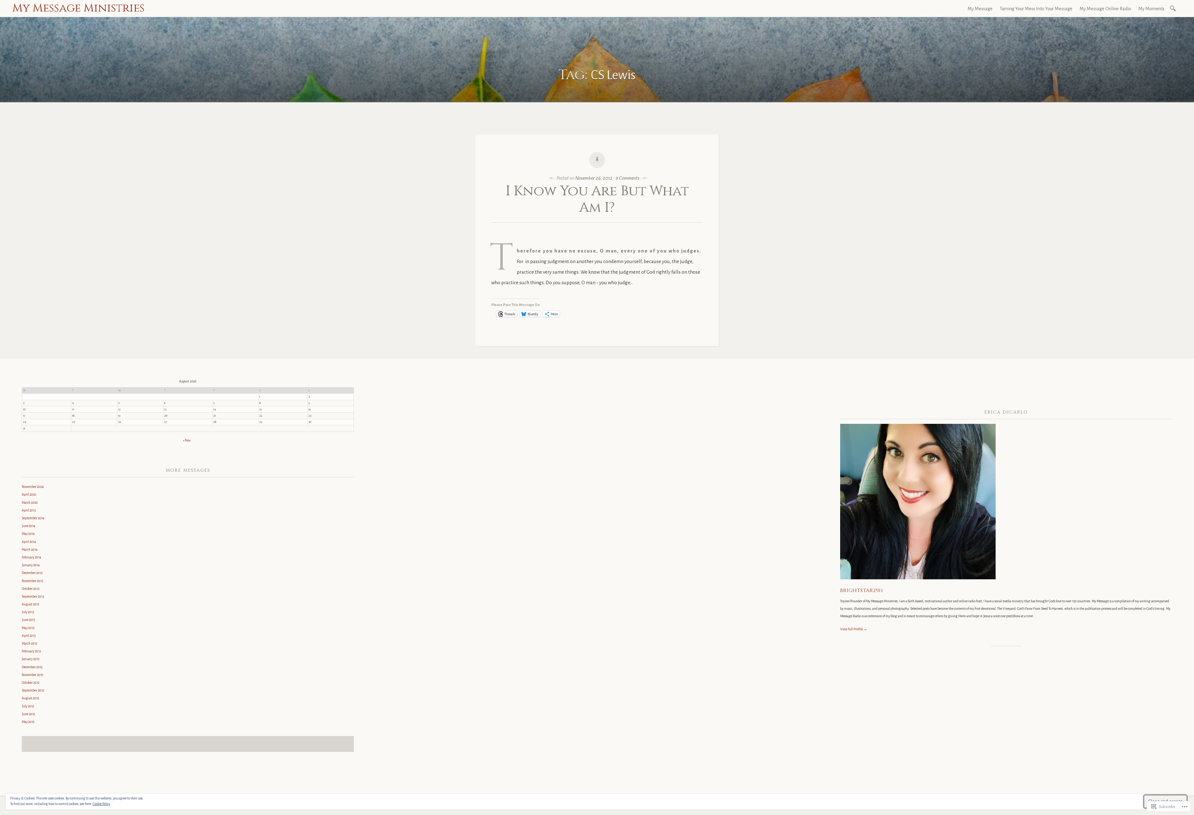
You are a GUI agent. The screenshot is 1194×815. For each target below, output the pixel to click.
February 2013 (31, 651)
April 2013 (29, 635)
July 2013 (28, 612)
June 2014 (28, 526)
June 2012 (28, 714)
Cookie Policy (101, 804)
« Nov (187, 440)
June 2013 (28, 620)
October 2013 (30, 588)
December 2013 (32, 573)
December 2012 (32, 667)
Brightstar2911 (861, 590)
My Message (980, 8)
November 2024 (33, 487)
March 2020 (30, 502)
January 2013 (30, 659)
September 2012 (33, 690)
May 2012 (28, 722)
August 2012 (30, 698)
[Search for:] (1174, 8)
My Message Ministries (78, 8)
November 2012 (32, 675)
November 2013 (32, 581)
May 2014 (28, 533)
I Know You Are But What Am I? (597, 199)
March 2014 (30, 549)
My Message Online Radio (1105, 8)
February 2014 (31, 557)
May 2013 (28, 628)
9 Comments (627, 178)
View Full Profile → (853, 629)
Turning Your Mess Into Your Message (1036, 8)
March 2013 (29, 643)
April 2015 (29, 510)
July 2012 (28, 706)
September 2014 (33, 518)
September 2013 (33, 596)
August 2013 (30, 604)
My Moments (1151, 8)
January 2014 (31, 565)
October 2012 (30, 682)
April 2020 (29, 494)
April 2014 (29, 542)
